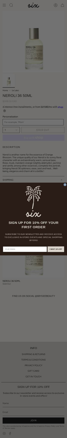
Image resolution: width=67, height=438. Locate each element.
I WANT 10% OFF (55, 249)
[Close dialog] (65, 185)
